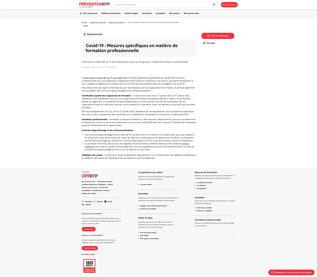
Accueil (84, 22)
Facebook (88, 201)
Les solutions (201, 188)
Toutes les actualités (204, 208)
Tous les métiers (146, 184)
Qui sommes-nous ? (89, 181)
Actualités (200, 197)
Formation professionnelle (208, 220)
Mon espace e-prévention (149, 238)
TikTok (109, 201)
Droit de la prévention (148, 209)
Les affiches (201, 185)
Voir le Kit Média (90, 248)
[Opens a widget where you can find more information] (291, 273)
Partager (210, 43)
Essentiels (143, 193)
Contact (110, 184)
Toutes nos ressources (98, 22)
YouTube (88, 204)
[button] (229, 4)
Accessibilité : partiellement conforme (96, 190)
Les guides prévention (205, 182)
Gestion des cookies (89, 193)
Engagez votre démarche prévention (153, 206)
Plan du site (103, 187)
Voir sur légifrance (219, 35)
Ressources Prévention (206, 172)
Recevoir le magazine (204, 211)
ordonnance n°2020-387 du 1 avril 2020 (102, 78)
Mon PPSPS (144, 235)
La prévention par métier (150, 172)
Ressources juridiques (116, 22)
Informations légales (104, 181)
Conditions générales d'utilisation (94, 184)
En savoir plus (89, 229)
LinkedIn (100, 201)
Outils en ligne (145, 218)
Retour (86, 25)
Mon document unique (148, 232)
